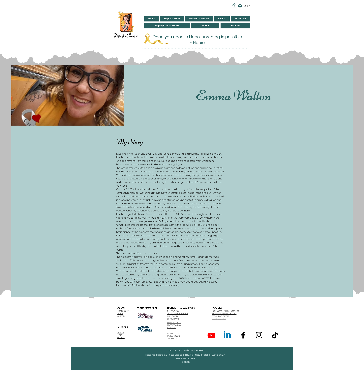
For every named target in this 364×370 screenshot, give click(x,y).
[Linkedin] (227, 335)
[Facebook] (243, 335)
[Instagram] (259, 335)
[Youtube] (211, 335)
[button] (234, 5)
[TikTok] (275, 335)
